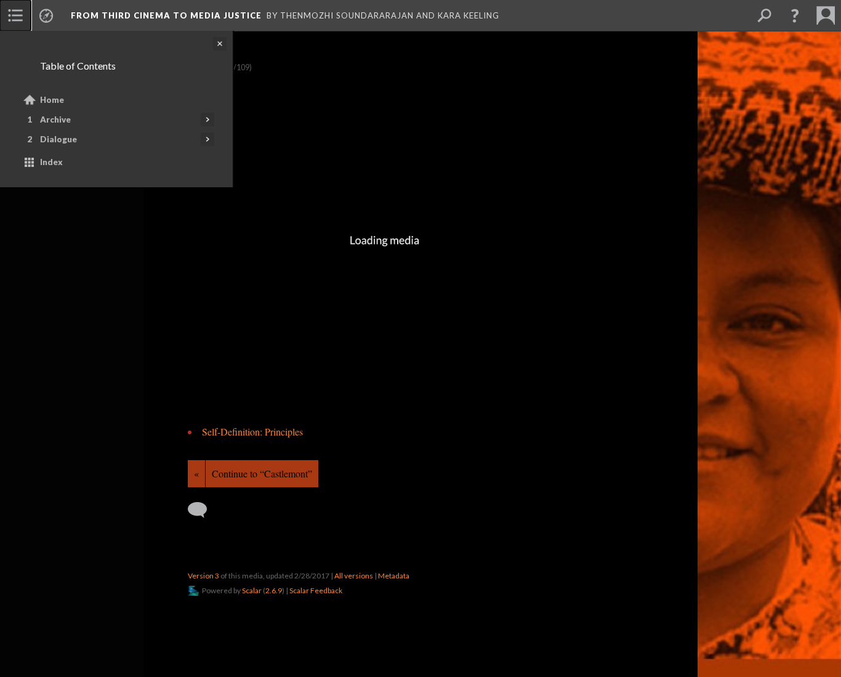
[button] (794, 15)
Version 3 (203, 575)
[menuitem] (15, 15)
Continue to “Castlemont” (262, 473)
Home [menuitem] (52, 100)
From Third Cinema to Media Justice (166, 15)
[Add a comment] (203, 510)
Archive (55, 119)
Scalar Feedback (315, 590)
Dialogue (58, 139)
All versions (353, 575)
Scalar (252, 590)
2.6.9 (273, 590)
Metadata (393, 575)
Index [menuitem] (51, 162)
